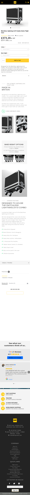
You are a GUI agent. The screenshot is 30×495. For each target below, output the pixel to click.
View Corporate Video (13, 111)
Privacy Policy (15, 449)
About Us (15, 446)
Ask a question (20, 35)
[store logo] (15, 2)
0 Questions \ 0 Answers (7, 277)
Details (4, 75)
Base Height (4, 53)
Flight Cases (15, 464)
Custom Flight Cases (15, 470)
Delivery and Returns (15, 451)
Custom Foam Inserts (15, 466)
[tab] (15, 75)
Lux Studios (15, 475)
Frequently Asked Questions (15, 469)
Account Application (15, 454)
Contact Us (15, 448)
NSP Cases (15, 458)
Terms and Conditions (15, 452)
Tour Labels (15, 467)
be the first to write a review (15, 292)
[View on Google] (3, 365)
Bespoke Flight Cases (15, 472)
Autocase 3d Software (15, 477)
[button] (10, 28)
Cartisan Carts (15, 457)
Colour (3, 47)
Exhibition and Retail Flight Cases (15, 474)
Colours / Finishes (7, 262)
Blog (15, 455)
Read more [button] (9, 375)
